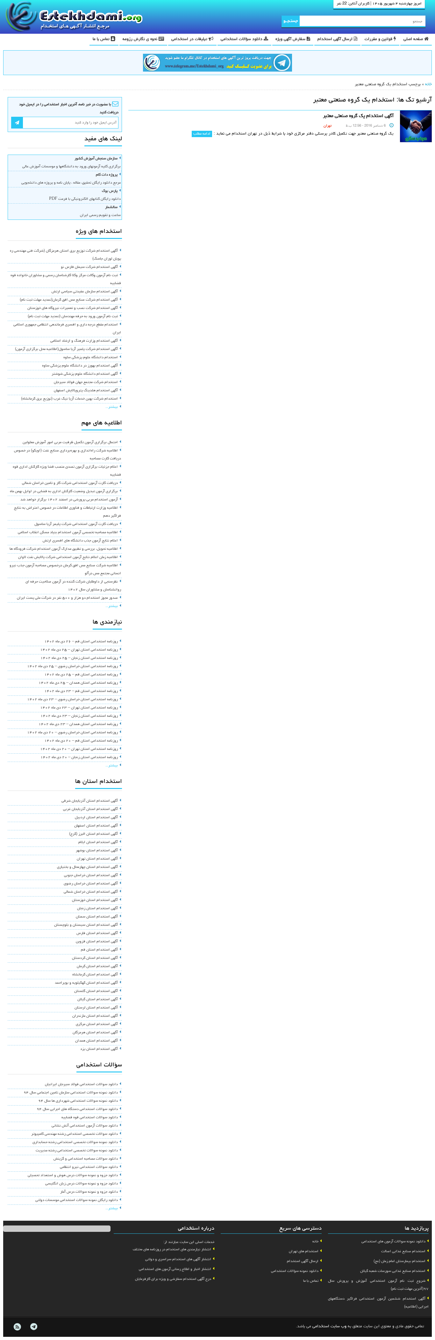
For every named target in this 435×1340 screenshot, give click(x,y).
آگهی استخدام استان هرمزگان (95, 1032)
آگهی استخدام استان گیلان (97, 999)
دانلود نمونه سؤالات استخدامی (294, 1271)
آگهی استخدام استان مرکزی (97, 1024)
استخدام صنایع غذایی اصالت (403, 1251)
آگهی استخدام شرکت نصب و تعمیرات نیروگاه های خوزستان (72, 308)
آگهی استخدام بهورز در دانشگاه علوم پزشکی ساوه (80, 366)
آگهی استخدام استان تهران (97, 859)
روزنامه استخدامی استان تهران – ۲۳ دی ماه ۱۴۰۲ (79, 708)
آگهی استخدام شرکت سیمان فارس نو (89, 267)
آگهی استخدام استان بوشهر (97, 850)
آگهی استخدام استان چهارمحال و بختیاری (87, 867)
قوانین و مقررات (379, 39)
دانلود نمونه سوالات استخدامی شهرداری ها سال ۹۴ (78, 1101)
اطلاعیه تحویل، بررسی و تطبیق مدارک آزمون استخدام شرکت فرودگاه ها (64, 549)
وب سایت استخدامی (329, 1326)
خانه (428, 84)
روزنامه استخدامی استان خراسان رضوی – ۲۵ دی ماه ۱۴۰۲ (72, 666)
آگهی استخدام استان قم (99, 950)
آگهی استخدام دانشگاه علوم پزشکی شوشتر (85, 374)
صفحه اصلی (413, 39)
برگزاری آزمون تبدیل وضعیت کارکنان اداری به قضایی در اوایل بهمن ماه (64, 491)
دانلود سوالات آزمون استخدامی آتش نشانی (85, 1126)
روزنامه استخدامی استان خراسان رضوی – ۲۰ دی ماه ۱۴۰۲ (72, 732)
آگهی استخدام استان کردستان (95, 958)
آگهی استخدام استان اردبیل (96, 817)
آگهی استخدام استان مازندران (95, 1016)
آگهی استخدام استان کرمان (97, 966)
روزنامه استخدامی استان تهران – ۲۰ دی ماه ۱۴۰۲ (79, 749)
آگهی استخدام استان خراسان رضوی (91, 884)
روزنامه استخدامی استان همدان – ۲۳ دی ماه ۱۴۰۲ (78, 724)
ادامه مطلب (201, 134)
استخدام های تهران (303, 1251)
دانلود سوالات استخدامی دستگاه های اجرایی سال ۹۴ (77, 1109)
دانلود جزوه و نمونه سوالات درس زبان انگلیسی (81, 1184)
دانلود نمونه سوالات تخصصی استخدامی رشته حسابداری (75, 1142)
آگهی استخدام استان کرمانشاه (95, 975)
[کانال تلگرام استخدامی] (217, 63)
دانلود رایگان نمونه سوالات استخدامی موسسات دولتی (76, 1200)
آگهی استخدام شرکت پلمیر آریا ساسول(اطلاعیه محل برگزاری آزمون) (66, 349)
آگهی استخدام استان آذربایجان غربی (90, 809)
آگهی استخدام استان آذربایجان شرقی (89, 801)
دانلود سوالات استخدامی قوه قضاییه (89, 1117)
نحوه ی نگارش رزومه (141, 39)
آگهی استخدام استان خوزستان (95, 900)
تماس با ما (102, 39)
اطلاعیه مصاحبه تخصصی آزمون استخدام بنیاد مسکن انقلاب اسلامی (68, 532)
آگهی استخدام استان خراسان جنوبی (91, 875)
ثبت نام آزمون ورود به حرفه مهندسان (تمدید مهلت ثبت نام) (73, 316)
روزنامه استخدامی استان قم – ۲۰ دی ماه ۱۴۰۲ (81, 741)
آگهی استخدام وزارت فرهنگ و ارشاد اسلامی (84, 341)
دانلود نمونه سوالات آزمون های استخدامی (393, 1241)
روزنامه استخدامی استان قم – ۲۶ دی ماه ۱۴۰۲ (81, 641)
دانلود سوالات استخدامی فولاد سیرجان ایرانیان (81, 1084)
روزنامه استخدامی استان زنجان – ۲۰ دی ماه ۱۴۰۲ (79, 757)
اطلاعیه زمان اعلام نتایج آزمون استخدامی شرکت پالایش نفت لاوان (68, 557)
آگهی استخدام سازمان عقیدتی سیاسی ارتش (85, 292)
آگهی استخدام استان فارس (97, 933)
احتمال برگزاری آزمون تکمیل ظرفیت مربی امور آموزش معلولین (70, 442)
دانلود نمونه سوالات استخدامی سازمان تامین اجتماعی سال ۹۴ (71, 1093)
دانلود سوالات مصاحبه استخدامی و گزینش (85, 1159)
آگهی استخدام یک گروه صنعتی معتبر (358, 116)
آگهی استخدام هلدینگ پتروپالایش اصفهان (86, 390)
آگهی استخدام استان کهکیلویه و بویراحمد (86, 983)
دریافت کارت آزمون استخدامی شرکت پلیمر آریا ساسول (76, 524)
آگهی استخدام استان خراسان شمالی (91, 892)
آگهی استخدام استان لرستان (96, 1008)
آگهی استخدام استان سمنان (97, 917)
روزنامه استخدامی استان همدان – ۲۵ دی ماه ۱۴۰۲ (78, 683)
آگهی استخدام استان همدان (96, 1041)
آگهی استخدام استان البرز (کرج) (93, 834)
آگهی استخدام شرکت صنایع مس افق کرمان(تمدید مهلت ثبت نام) (69, 300)
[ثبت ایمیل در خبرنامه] (17, 122)
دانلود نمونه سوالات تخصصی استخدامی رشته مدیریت (77, 1150)
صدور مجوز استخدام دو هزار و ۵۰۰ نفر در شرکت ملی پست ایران (67, 598)
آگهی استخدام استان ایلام (98, 842)
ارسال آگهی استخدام (335, 39)
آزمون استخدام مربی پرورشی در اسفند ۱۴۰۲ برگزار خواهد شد (69, 500)
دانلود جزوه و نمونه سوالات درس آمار (89, 1192)
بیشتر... (111, 407)
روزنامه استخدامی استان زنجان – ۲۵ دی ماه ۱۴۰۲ (79, 658)
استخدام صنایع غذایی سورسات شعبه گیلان (392, 1271)
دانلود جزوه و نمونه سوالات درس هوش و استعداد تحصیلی (73, 1175)
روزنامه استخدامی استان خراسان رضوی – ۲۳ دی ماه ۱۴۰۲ (72, 699)
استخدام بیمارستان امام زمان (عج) (399, 1261)
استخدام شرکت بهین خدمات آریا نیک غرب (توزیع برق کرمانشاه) (69, 399)
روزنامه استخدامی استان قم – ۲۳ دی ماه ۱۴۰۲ (81, 691)
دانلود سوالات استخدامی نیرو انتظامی (89, 1167)
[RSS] (17, 1327)
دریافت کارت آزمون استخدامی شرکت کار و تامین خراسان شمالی (70, 483)
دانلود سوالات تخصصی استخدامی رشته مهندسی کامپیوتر (74, 1134)
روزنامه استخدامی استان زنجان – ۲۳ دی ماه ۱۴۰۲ (79, 716)
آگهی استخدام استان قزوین (97, 941)
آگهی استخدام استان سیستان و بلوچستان (86, 925)
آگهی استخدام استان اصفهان (96, 826)
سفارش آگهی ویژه (291, 39)
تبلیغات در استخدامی (190, 39)
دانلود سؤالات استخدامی (242, 39)
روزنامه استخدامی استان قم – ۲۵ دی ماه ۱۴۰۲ (81, 675)
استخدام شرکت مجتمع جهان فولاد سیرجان (86, 382)
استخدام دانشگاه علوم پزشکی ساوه (90, 357)
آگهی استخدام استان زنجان (97, 908)
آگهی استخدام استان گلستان (96, 991)
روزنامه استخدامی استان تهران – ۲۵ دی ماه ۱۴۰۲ (79, 650)
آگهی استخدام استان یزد (99, 1049)
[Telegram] (33, 1327)
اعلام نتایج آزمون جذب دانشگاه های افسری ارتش (80, 541)
